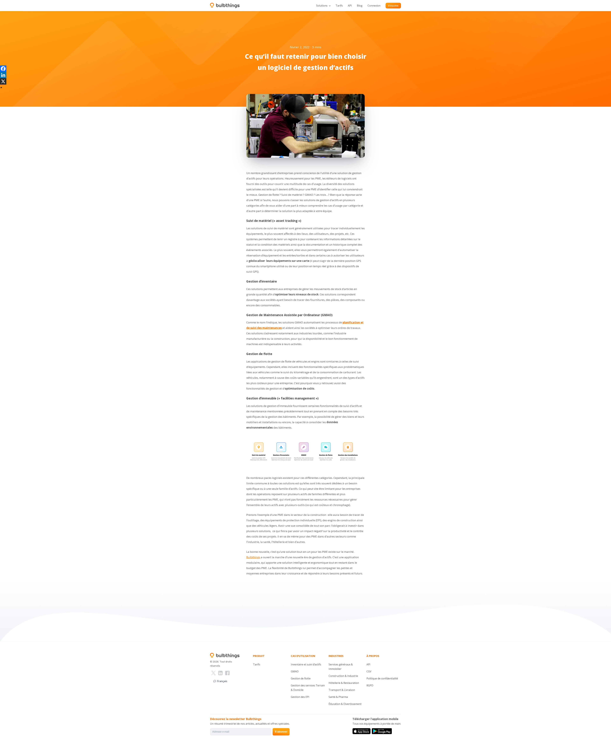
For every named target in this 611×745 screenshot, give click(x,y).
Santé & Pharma (338, 697)
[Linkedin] (3, 75)
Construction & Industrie (343, 676)
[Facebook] (3, 68)
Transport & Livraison (342, 690)
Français (222, 681)
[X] (3, 81)
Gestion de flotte (301, 678)
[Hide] (1, 87)
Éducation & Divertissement (345, 704)
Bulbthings (253, 557)
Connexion (374, 5)
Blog (359, 5)
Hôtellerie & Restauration (344, 683)
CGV (368, 671)
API (350, 5)
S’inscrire (393, 5)
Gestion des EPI (300, 697)
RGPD (369, 685)
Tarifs (339, 5)
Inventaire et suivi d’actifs (306, 664)
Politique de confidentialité (382, 678)
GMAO (294, 671)
